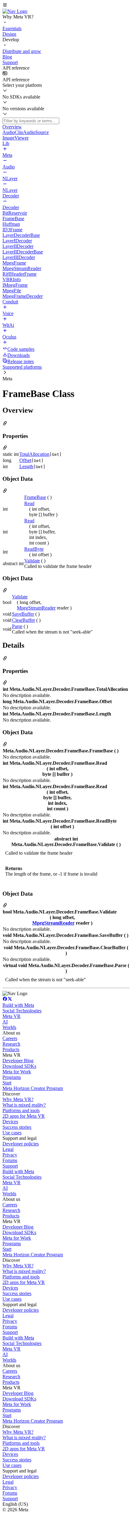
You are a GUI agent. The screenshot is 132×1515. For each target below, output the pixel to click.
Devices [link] (10, 1121)
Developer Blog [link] (17, 1060)
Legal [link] (8, 1149)
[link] (14, 11)
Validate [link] (32, 560)
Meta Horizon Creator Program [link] (32, 1088)
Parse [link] (17, 626)
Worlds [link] (9, 1027)
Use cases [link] (11, 1132)
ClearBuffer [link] (23, 620)
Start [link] (6, 1082)
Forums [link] (9, 1160)
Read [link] (29, 503)
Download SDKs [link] (19, 1066)
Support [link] (10, 1166)
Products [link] (10, 1049)
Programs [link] (11, 1077)
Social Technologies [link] (21, 1010)
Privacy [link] (9, 1154)
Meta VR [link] (11, 1016)
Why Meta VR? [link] (17, 1099)
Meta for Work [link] (16, 1071)
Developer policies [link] (20, 1143)
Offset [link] (25, 460)
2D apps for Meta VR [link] (23, 1116)
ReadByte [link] (34, 549)
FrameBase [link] (35, 497)
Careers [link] (9, 1038)
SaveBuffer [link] (23, 614)
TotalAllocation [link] (34, 454)
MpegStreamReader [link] (36, 607)
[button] (66, 5)
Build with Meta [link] (18, 1005)
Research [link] (11, 1044)
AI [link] (5, 1021)
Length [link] (26, 466)
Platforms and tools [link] (21, 1110)
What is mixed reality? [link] (24, 1105)
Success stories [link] (16, 1127)
